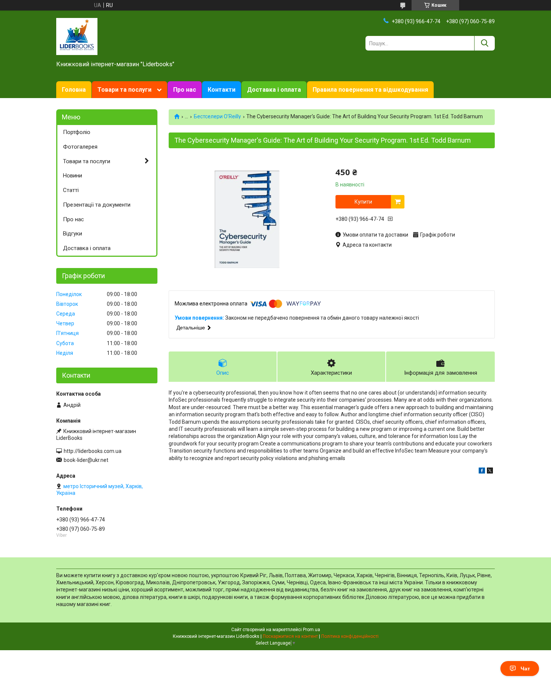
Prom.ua (311, 629)
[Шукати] (484, 43)
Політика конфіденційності (350, 636)
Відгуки (72, 233)
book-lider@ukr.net (86, 460)
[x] (490, 472)
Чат (525, 669)
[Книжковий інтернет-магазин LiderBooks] (76, 36)
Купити (363, 202)
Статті (71, 190)
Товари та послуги (124, 89)
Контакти (221, 89)
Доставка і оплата (274, 89)
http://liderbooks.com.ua (92, 451)
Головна (74, 89)
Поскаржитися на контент (290, 636)
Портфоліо (76, 132)
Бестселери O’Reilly (217, 116)
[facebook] (482, 472)
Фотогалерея (80, 146)
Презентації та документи (96, 204)
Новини (72, 175)
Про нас (184, 89)
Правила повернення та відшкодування (370, 89)
